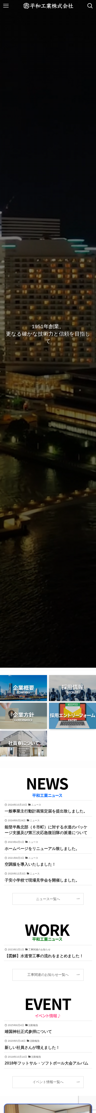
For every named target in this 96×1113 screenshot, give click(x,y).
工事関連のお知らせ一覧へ (48, 975)
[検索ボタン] (90, 6)
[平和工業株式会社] (48, 6)
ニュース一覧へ (48, 899)
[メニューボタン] (6, 6)
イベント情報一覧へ (48, 1082)
